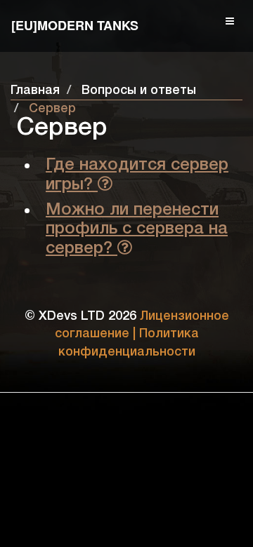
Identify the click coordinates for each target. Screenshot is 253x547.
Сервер (52, 108)
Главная (35, 90)
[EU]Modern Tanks (74, 25)
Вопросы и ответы (139, 90)
